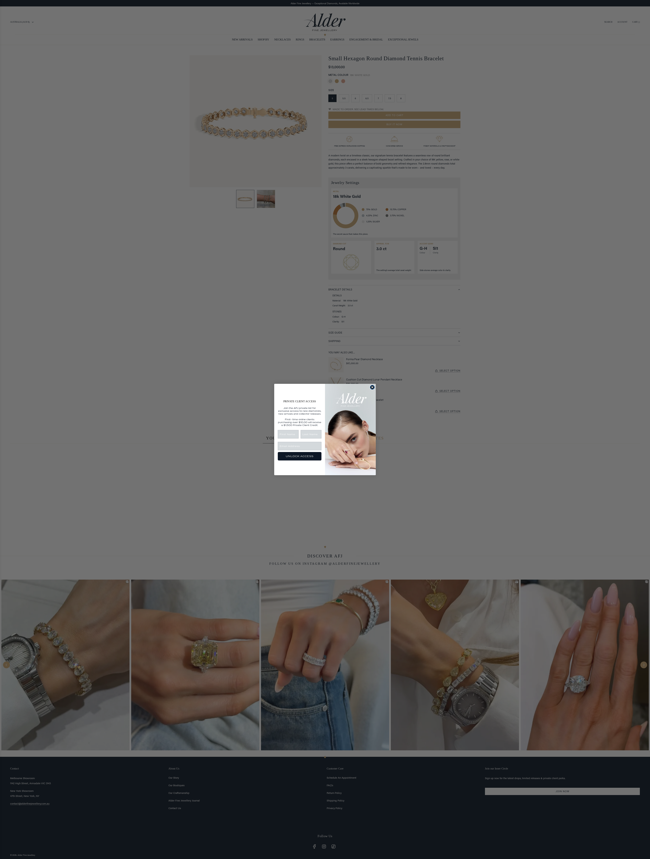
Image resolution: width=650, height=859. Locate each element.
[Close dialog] (372, 387)
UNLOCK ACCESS (299, 456)
